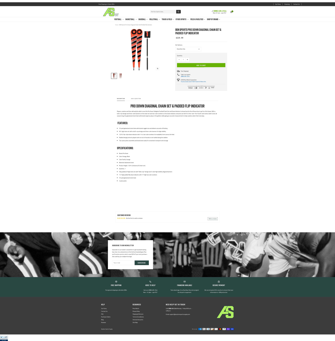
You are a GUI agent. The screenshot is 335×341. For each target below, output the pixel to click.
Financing (287, 4)
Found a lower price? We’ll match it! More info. (193, 82)
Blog (102, 320)
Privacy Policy (136, 311)
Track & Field (167, 19)
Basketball (130, 19)
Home (116, 25)
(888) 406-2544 (219, 11)
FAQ (102, 314)
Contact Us (296, 4)
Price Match (136, 309)
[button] (4, 338)
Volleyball (153, 19)
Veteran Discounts (138, 320)
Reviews (103, 322)
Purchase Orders (105, 317)
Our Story (278, 4)
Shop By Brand (212, 19)
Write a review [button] (213, 219)
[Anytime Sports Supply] (111, 12)
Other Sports (181, 19)
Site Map (135, 322)
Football (118, 19)
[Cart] (231, 12)
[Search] (178, 11)
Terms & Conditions (138, 317)
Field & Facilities (196, 19)
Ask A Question (136, 98)
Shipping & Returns (138, 314)
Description (121, 98)
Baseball (142, 19)
